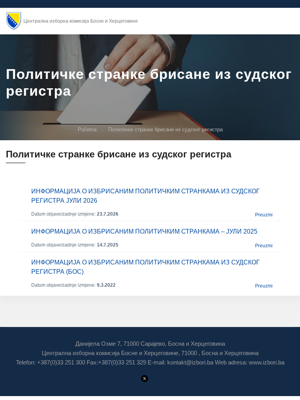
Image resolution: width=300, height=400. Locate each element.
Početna (87, 129)
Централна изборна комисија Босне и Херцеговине (80, 21)
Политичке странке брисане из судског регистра (165, 129)
